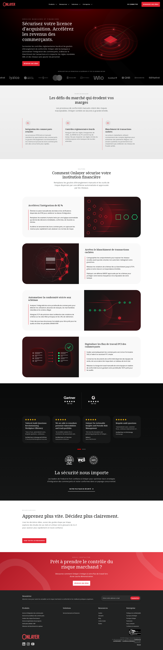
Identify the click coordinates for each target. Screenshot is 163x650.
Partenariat (129, 621)
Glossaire (100, 616)
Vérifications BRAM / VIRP (28, 623)
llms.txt (139, 644)
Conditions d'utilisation (128, 641)
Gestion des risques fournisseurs (31, 618)
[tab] (79, 449)
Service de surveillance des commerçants (33, 616)
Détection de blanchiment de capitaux (32, 626)
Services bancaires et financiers (71, 613)
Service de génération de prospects (31, 621)
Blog (99, 618)
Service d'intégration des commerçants (32, 613)
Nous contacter (130, 623)
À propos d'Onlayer (131, 616)
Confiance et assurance (132, 626)
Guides (100, 613)
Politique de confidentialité (133, 613)
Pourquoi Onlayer (131, 618)
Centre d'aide (102, 621)
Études (100, 623)
